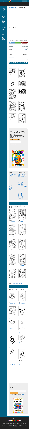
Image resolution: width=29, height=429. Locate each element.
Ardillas (19, 176)
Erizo (21, 175)
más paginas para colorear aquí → (16, 364)
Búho (15, 7)
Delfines (19, 197)
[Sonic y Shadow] (12, 315)
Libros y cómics (11, 187)
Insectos (22, 184)
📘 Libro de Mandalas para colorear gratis (3, 46)
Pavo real (25, 174)
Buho (26, 49)
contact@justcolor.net (14, 426)
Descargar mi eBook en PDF (15, 139)
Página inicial (10, 7)
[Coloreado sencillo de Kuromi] (22, 315)
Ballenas (19, 177)
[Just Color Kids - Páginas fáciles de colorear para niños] (12, 420)
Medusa (22, 193)
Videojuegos (10, 188)
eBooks (7, 5)
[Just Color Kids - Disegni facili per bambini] (15, 420)
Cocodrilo (19, 193)
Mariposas (22, 192)
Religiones (10, 189)
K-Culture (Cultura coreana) (12, 186)
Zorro (24, 194)
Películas (3, 29)
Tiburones (25, 188)
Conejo (19, 196)
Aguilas (19, 174)
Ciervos (19, 192)
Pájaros (22, 197)
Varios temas (10, 176)
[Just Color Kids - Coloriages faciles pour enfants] (11, 420)
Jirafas (22, 185)
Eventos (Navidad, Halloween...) (13, 174)
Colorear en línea (3, 5)
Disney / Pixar (4, 23)
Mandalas (10, 175)
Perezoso (25, 175)
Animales (13, 7)
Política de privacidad (15, 418)
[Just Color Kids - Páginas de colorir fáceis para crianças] (14, 420)
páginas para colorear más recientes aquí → (17, 283)
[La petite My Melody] (12, 344)
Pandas (22, 198)
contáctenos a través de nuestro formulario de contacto (14, 425)
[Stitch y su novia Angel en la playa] (22, 300)
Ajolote (19, 175)
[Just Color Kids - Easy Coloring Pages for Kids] (9, 420)
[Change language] (28, 1)
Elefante (22, 174)
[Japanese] (20, 420)
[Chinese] (18, 420)
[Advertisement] (18, 34)
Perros (25, 176)
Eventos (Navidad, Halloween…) (3, 13)
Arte (2, 20)
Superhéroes (10, 184)
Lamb (22, 186)
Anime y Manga (11, 185)
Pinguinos (25, 177)
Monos (22, 194)
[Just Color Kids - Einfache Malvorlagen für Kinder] (17, 420)
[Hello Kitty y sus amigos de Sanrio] (12, 300)
